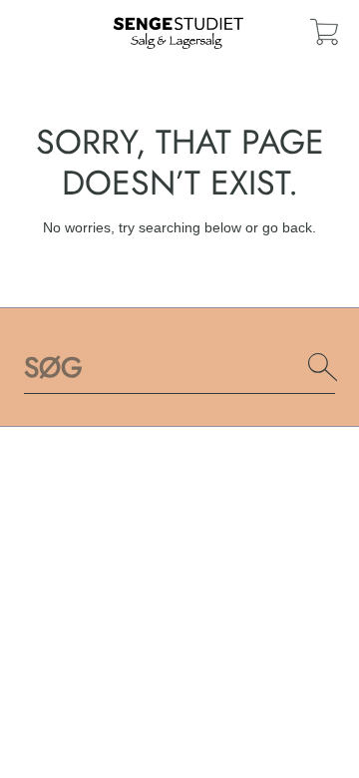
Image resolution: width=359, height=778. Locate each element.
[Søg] (323, 367)
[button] (324, 32)
